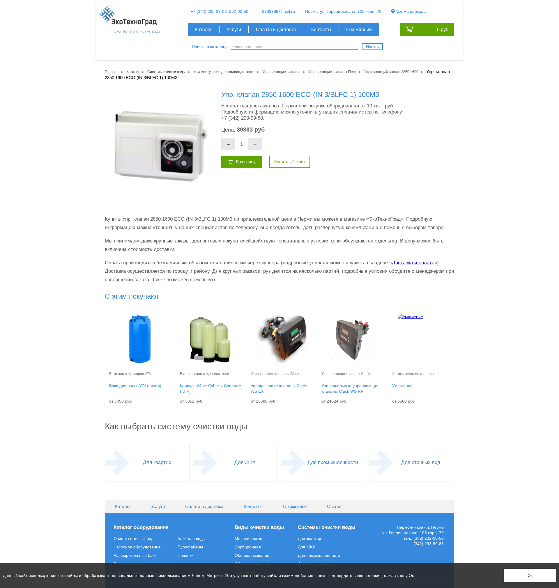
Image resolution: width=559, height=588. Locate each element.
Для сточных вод (420, 462)
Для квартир (157, 462)
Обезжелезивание (252, 555)
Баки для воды (192, 538)
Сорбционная (248, 547)
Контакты (321, 29)
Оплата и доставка (276, 29)
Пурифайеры (190, 547)
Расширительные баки (135, 555)
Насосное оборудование (137, 547)
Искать (372, 46)
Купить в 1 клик (289, 161)
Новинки (186, 555)
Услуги (234, 29)
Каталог (203, 29)
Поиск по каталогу (209, 46)
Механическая (248, 538)
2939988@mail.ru (278, 11)
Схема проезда (411, 11)
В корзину (246, 161)
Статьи (334, 506)
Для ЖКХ (245, 462)
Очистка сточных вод (133, 538)
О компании (359, 29)
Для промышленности (332, 462)
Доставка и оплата (413, 262)
